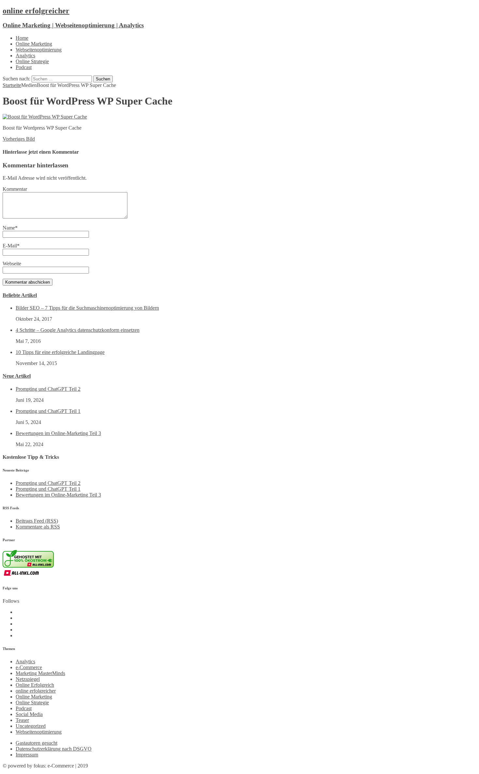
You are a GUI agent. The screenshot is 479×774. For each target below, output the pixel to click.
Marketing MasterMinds (40, 673)
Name (9, 228)
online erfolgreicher (36, 691)
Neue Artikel (17, 376)
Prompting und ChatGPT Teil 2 (48, 389)
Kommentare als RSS (38, 526)
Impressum (27, 754)
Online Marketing (34, 44)
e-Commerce (29, 667)
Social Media (29, 714)
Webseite (12, 263)
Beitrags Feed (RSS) (37, 521)
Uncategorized (31, 726)
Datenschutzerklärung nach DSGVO (54, 749)
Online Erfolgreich (35, 685)
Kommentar (15, 189)
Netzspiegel (28, 679)
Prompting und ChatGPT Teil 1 (48, 411)
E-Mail (10, 245)
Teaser (22, 720)
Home (22, 38)
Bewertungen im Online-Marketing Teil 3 (58, 433)
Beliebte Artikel (20, 295)
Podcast (24, 67)
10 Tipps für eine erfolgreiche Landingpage (60, 352)
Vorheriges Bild (19, 139)
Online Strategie (32, 61)
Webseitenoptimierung (39, 49)
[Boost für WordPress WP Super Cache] (45, 117)
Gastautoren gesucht (36, 743)
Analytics (25, 55)
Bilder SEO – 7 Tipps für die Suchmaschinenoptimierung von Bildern (87, 308)
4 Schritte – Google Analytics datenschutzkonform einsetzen (77, 330)
